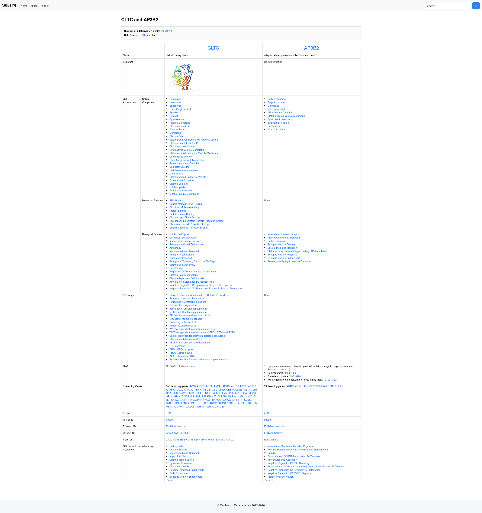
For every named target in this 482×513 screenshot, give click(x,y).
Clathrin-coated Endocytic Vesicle (187, 177)
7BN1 (204, 439)
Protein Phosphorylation (281, 476)
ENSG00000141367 (177, 426)
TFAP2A (239, 403)
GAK (230, 393)
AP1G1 (235, 386)
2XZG (169, 439)
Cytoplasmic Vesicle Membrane (186, 149)
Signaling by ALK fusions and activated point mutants (198, 359)
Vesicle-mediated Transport (184, 251)
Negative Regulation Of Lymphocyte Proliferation (294, 470)
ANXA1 (218, 386)
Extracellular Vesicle (180, 190)
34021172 (330, 379)
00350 (169, 419)
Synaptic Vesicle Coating (281, 244)
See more (171, 480)
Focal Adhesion (177, 129)
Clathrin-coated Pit (179, 126)
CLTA (247, 389)
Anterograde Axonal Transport (284, 237)
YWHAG (199, 406)
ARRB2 (204, 389)
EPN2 (212, 393)
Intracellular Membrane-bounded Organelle (290, 446)
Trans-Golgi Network (180, 109)
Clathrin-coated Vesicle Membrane (286, 116)
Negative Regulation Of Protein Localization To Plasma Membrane (205, 288)
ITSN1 (207, 396)
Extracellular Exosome (181, 180)
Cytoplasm (175, 99)
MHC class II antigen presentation (188, 312)
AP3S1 (299, 386)
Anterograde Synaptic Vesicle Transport (289, 261)
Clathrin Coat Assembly (182, 264)
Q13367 (278, 433)
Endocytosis (176, 446)
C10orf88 (221, 389)
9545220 (167, 30)
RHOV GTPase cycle (180, 352)
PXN (224, 399)
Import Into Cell (177, 456)
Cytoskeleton (176, 119)
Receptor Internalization (182, 254)
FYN (224, 393)
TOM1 (255, 403)
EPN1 (205, 393)
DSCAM (180, 393)
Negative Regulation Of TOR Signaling (288, 463)
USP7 (169, 406)
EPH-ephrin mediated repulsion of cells (190, 315)
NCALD (251, 396)
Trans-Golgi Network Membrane (186, 160)
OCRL (178, 399)
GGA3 (252, 393)
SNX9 (185, 403)
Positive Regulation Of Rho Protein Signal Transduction (298, 449)
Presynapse (274, 126)
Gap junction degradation (183, 305)
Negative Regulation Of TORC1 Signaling (290, 473)
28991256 (290, 373)
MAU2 (243, 396)
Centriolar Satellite (179, 166)
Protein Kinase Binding (181, 214)
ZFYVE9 (219, 406)
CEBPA (230, 389)
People (44, 5)
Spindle (173, 112)
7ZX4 (217, 439)
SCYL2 (248, 399)
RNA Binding (176, 200)
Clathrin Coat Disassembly (183, 275)
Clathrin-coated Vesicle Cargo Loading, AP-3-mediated (297, 251)
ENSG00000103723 (275, 426)
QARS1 (231, 399)
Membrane (175, 133)
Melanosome (176, 173)
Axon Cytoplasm (277, 129)
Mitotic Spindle (177, 187)
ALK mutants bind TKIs (182, 356)
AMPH (209, 386)
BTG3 (212, 389)
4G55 (176, 439)
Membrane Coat (276, 109)
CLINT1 (239, 389)
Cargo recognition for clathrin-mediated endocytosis (197, 335)
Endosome (175, 105)
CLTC (213, 47)
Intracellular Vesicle (278, 122)
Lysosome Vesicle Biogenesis (185, 318)
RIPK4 (239, 399)
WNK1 (181, 406)
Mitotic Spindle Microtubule (184, 194)
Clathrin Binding (178, 449)
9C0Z (231, 439)
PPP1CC (205, 399)
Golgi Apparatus (276, 102)
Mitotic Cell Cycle (179, 234)
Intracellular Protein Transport (185, 241)
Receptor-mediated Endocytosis (186, 244)
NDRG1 (170, 399)
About (34, 5)
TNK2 (248, 403)
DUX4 (198, 393)
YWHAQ (209, 406)
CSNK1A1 (321, 386)
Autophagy (175, 247)
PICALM (194, 399)
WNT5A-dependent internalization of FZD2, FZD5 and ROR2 (202, 332)
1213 (168, 413)
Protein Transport (277, 241)
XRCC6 (190, 406)
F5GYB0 (268, 433)
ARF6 (169, 389)
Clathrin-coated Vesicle (181, 146)
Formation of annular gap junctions (188, 308)
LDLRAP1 (222, 396)
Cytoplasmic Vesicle (180, 156)
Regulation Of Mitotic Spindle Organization (192, 271)
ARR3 (187, 389)
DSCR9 (190, 393)
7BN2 (211, 439)
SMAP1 (170, 403)
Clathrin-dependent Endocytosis (186, 278)
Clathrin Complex (178, 183)
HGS (186, 396)
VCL (175, 406)
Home (24, 5)
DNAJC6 (170, 393)
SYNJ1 (230, 403)
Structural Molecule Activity (184, 207)
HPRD (143, 35)
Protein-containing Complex (184, 163)
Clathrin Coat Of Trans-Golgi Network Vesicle (193, 139)
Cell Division (176, 268)
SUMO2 (221, 403)
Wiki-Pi (9, 5)
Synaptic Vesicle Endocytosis (284, 258)
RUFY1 (341, 386)
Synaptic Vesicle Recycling (282, 254)
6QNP (197, 439)
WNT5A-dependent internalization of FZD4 (192, 329)
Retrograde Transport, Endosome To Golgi (192, 261)
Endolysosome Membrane (183, 170)
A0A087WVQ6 (174, 433)
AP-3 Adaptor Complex (280, 112)
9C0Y (224, 439)
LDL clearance (177, 346)
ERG (218, 393)
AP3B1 (243, 386)
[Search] (476, 5)
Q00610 (187, 433)
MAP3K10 (233, 396)
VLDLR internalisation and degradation (190, 342)
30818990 (295, 376)
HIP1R (199, 396)
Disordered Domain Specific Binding (189, 224)
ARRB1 (195, 389)
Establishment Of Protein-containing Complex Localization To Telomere (306, 466)
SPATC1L (195, 403)
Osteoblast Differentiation (183, 237)
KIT (214, 396)
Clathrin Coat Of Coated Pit (184, 143)
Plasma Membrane (179, 122)
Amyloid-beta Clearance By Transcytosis (191, 281)
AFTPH (201, 386)
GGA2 (244, 393)
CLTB (254, 389)
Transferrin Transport (180, 258)
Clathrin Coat (176, 136)
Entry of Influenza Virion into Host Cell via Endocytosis (199, 295)
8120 (266, 413)
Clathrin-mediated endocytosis (185, 339)
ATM (306, 386)
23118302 (283, 369)
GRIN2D (178, 396)
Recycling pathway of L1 (182, 322)
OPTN (185, 399)
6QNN (189, 439)
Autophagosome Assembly (282, 459)
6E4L (182, 439)
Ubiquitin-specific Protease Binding (188, 227)
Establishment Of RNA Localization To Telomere (294, 456)
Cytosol (173, 116)
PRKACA (215, 399)
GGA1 (237, 393)
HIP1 (192, 396)
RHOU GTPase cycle (181, 349)
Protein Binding (177, 210)
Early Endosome (277, 99)
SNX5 (178, 403)
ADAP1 (290, 386)
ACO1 (193, 386)
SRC (203, 403)
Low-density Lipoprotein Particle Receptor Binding (196, 220)
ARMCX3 (178, 389)
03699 (267, 419)
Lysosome (175, 102)
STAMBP (212, 403)
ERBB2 (332, 386)
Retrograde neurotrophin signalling (187, 298)
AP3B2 (311, 47)
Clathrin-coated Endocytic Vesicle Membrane (193, 153)
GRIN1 (169, 396)
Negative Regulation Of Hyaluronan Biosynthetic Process (200, 285)
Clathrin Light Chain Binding (184, 217)
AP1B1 (226, 386)
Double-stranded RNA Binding (185, 204)
